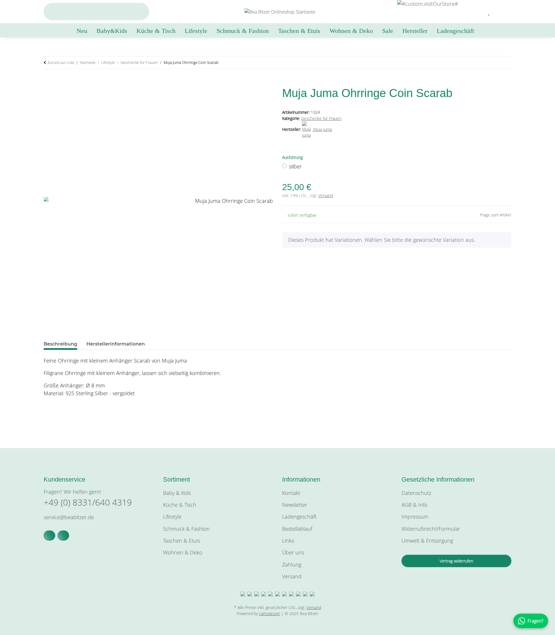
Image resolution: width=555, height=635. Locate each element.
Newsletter (294, 504)
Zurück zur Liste (61, 62)
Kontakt (291, 492)
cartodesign (269, 613)
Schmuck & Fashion (186, 528)
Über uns (293, 552)
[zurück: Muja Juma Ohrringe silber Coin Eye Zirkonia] (492, 62)
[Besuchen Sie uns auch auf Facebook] (49, 535)
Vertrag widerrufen (456, 561)
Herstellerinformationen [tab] (115, 344)
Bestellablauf (297, 528)
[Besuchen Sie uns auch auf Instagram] (63, 535)
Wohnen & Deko (182, 552)
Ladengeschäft (455, 30)
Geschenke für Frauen (321, 118)
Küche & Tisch (179, 504)
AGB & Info (415, 504)
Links (288, 540)
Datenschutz (416, 492)
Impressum (415, 516)
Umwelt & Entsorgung (427, 540)
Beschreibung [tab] (60, 344)
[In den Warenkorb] (48, 82)
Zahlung (291, 564)
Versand (325, 195)
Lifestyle (172, 516)
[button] (475, 11)
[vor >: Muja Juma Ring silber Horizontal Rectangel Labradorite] (505, 62)
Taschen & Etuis (181, 540)
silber (295, 166)
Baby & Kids (177, 492)
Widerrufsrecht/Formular (431, 528)
